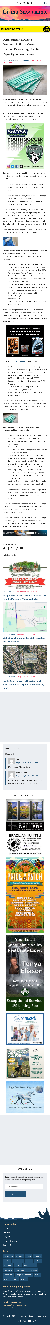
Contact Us (7, 1245)
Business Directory (10, 1241)
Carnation (19, 1256)
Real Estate (8, 1270)
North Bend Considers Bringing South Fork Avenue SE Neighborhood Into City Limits (24, 684)
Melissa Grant (24, 60)
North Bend (8, 1265)
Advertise (6, 1232)
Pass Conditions (30, 1265)
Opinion (18, 1265)
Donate (5, 1228)
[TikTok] (18, 548)
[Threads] (5, 548)
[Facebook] (9, 548)
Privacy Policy (41, 1316)
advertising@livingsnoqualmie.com (16, 1308)
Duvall (28, 1256)
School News (32, 1270)
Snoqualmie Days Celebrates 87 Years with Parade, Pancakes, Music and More (24, 597)
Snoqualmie (8, 1275)
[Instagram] (13, 548)
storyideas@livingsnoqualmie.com (16, 1305)
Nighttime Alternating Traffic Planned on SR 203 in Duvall (24, 639)
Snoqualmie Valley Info (27, 591)
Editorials (37, 1256)
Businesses (8, 1256)
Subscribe (15, 1194)
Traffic (37, 1275)
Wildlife (23, 1279)
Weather (15, 1279)
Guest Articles (18, 1261)
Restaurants (19, 1270)
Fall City (6, 1261)
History (29, 1261)
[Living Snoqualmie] (25, 12)
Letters (37, 1261)
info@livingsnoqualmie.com (13, 1302)
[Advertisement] (25, 717)
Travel (6, 1279)
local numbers (19, 361)
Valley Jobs (7, 1237)
